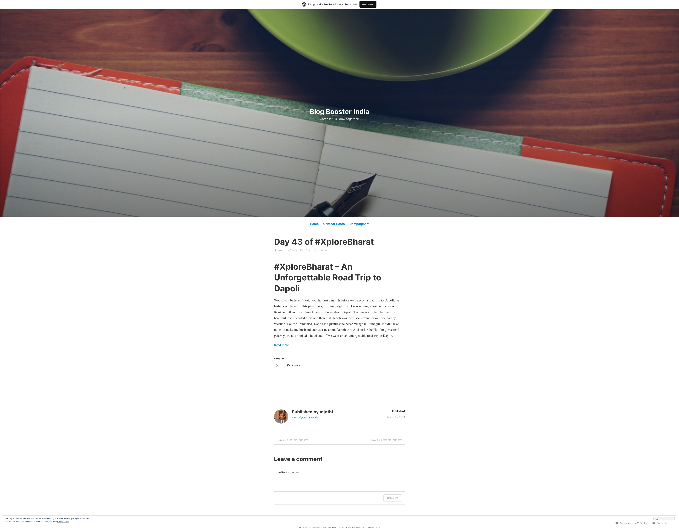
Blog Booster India (339, 111)
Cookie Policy (63, 521)
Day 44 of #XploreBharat (386, 440)
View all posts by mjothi (305, 417)
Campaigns (358, 224)
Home (314, 224)
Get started (368, 4)
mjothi (281, 250)
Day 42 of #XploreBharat (291, 440)
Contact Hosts (334, 224)
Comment (392, 497)
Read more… (283, 344)
